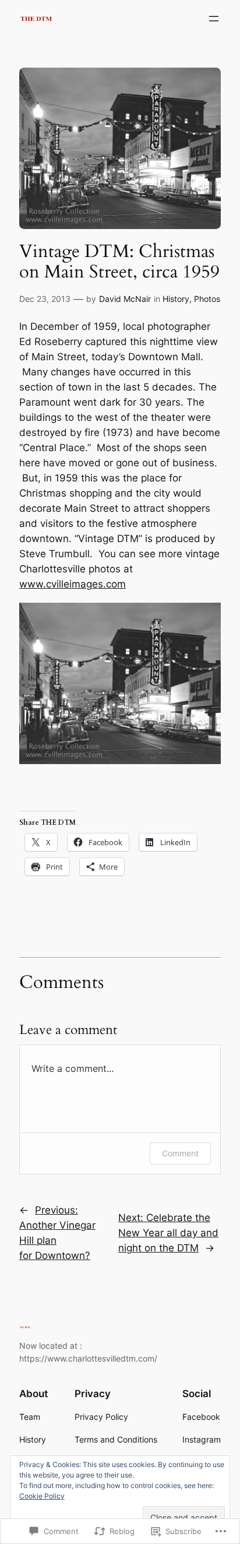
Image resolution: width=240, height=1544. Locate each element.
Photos (207, 299)
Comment (180, 1153)
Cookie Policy (42, 1496)
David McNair (125, 299)
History (176, 299)
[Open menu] (214, 19)
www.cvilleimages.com (72, 584)
